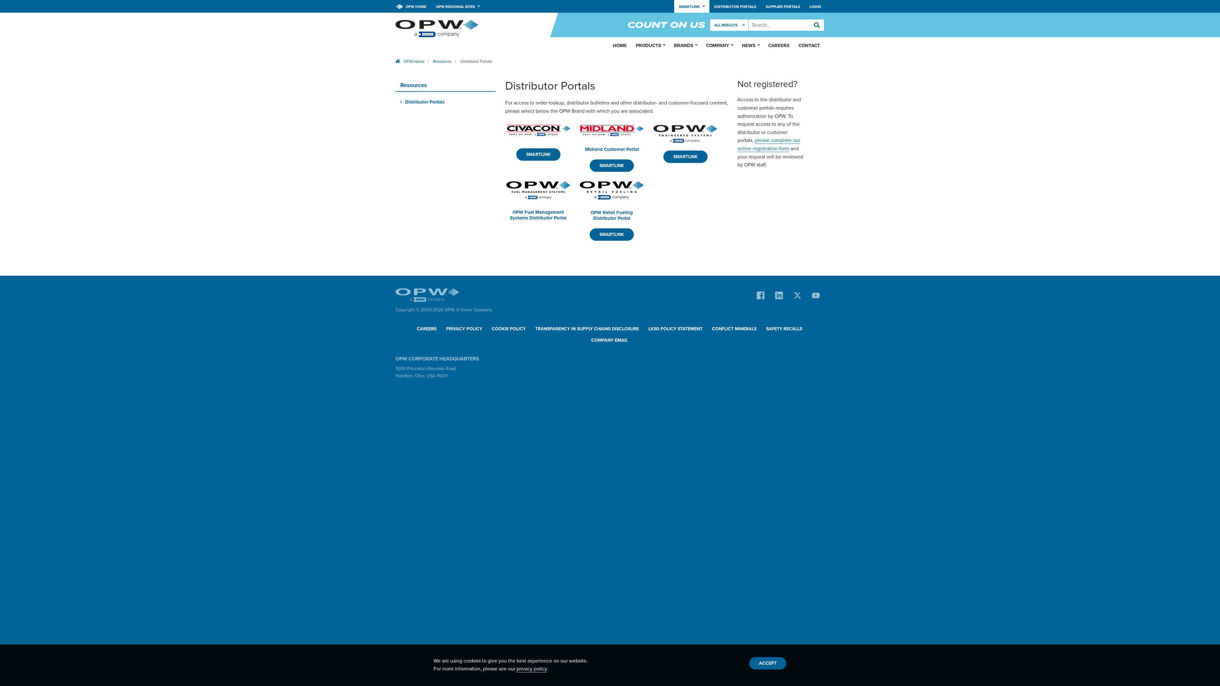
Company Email (609, 340)
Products (648, 45)
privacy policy (532, 669)
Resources (442, 61)
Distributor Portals (735, 6)
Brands (683, 45)
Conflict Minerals (734, 329)
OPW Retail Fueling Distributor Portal (612, 215)
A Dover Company (474, 310)
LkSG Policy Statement (675, 329)
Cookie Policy (509, 329)
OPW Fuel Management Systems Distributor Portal (538, 215)
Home (620, 45)
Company (717, 45)
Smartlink (538, 154)
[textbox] (786, 25)
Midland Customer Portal (612, 149)
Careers (779, 45)
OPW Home (415, 6)
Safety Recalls (784, 329)
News (749, 45)
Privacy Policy (464, 329)
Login (815, 6)
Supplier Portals (783, 6)
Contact (809, 45)
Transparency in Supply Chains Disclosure (587, 329)
